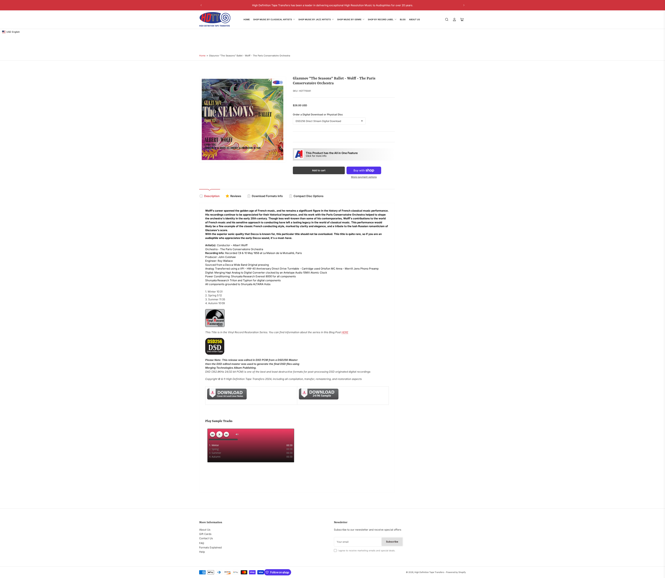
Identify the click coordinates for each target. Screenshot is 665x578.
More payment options (364, 176)
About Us (414, 19)
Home (246, 19)
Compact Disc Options (308, 196)
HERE (345, 332)
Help (202, 551)
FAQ (201, 543)
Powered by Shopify (456, 572)
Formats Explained (210, 547)
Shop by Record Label (380, 19)
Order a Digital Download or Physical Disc (318, 114)
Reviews (235, 196)
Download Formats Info (267, 196)
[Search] (447, 19)
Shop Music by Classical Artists (272, 19)
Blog (403, 19)
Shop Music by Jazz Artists (314, 19)
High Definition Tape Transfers (429, 572)
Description (212, 196)
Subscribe (392, 541)
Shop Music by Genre (349, 19)
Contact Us (206, 538)
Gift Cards (205, 534)
